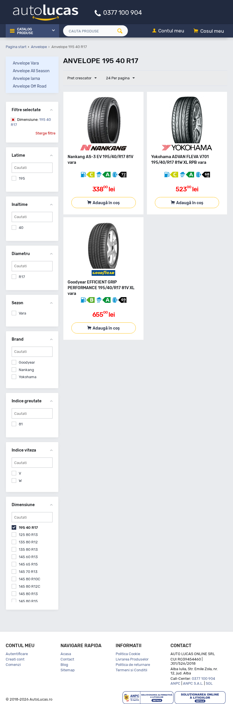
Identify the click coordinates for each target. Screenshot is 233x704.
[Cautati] (122, 30)
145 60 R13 (28, 557)
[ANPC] (148, 697)
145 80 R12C (29, 586)
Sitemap (68, 670)
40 (21, 227)
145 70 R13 (28, 572)
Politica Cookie (128, 654)
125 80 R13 (28, 535)
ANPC (175, 683)
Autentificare (17, 654)
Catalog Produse (25, 31)
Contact (67, 659)
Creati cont (15, 659)
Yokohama (27, 377)
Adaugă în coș (106, 202)
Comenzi (13, 664)
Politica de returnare (133, 664)
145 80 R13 (28, 594)
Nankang (26, 370)
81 (21, 424)
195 (22, 178)
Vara (22, 313)
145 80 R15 (28, 601)
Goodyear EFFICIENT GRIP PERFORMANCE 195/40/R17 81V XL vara (101, 288)
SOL (209, 683)
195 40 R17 (31, 122)
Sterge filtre (45, 133)
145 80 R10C (29, 579)
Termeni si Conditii (131, 670)
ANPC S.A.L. (193, 683)
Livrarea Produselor (132, 659)
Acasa (66, 654)
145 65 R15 (28, 564)
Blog (64, 664)
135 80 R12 (28, 542)
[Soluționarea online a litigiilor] (200, 697)
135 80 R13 (28, 549)
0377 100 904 (122, 12)
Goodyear (27, 362)
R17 (22, 277)
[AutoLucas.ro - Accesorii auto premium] (42, 12)
